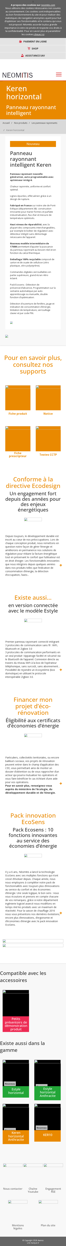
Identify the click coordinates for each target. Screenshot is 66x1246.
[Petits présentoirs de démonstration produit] (16, 1011)
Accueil (6, 122)
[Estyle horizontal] (16, 1079)
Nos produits (20, 122)
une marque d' (33, 1243)
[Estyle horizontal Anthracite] (47, 1080)
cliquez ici (39, 34)
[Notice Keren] (48, 397)
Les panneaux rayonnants (44, 122)
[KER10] (47, 1123)
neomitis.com (48, 5)
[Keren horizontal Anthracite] (16, 1124)
